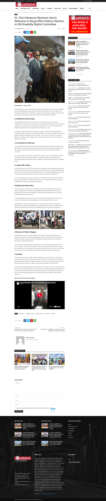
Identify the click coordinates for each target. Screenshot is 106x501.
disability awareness (30, 313)
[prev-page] (15, 374)
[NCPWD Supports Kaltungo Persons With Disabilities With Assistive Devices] (71, 69)
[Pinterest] (31, 32)
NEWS (19, 12)
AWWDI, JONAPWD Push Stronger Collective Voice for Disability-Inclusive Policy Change (21, 367)
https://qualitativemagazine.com (32, 339)
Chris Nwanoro (22, 313)
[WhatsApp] (34, 32)
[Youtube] (91, 1)
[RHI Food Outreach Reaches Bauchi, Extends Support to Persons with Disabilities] (57, 359)
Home (15, 12)
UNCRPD (53, 313)
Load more (79, 74)
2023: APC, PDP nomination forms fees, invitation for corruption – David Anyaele (79, 107)
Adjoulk (70, 93)
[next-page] (18, 374)
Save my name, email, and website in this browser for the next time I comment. (34, 408)
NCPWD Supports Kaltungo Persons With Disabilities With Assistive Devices (83, 69)
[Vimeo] (88, 1)
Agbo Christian (21, 28)
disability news (47, 313)
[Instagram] (85, 1)
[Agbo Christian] (15, 28)
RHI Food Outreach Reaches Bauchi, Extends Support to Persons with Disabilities (56, 367)
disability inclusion (39, 313)
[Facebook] (83, 1)
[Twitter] (87, 1)
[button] (90, 8)
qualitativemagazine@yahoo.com (48, 493)
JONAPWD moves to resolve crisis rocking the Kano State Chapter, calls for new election (79, 89)
